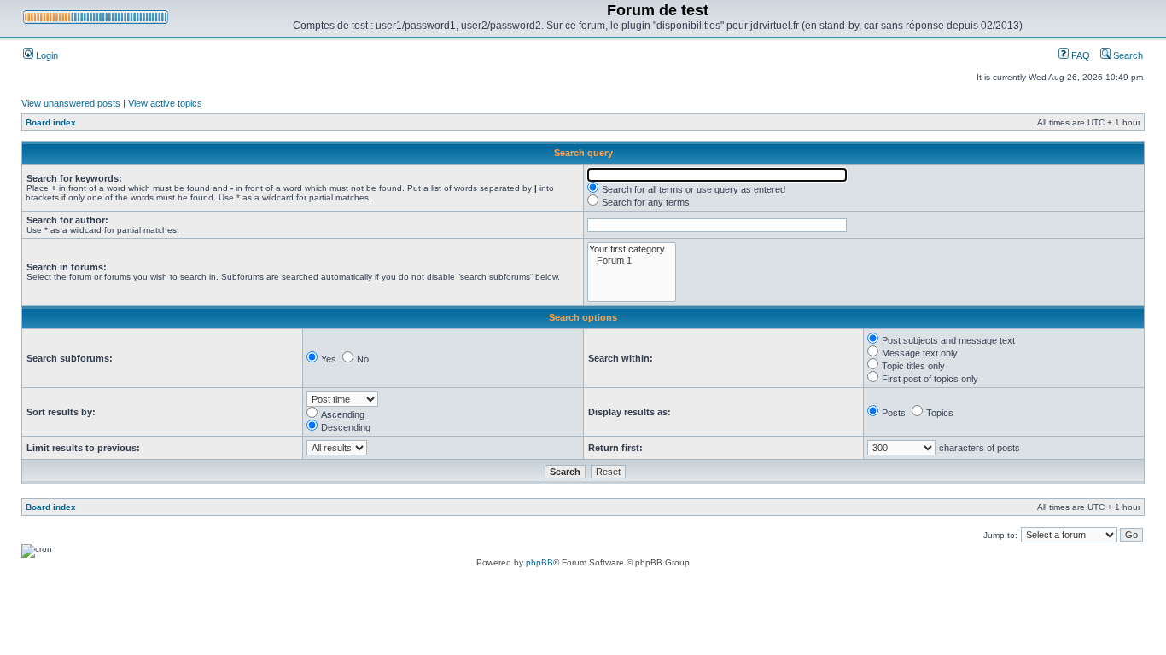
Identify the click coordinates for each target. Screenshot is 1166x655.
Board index (51, 122)
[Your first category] (631, 249)
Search (1127, 55)
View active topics (165, 103)
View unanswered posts (70, 103)
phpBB (539, 562)
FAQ (1079, 55)
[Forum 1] (631, 260)
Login (45, 55)
